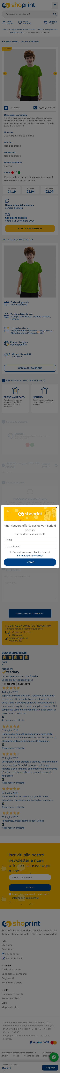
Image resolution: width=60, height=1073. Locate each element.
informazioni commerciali (30, 555)
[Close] (56, 507)
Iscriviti (30, 562)
